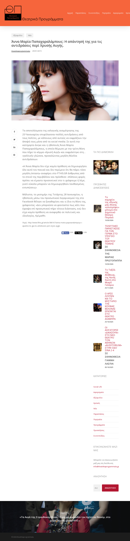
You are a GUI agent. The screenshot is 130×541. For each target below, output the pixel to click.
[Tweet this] (14, 139)
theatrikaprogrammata (20, 51)
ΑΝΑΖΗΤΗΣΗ (110, 488)
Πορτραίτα (97, 419)
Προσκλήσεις (98, 430)
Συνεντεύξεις (98, 436)
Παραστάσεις (98, 414)
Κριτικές (96, 403)
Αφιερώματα (98, 392)
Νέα (29, 35)
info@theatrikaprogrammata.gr (106, 466)
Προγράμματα (99, 425)
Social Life (97, 387)
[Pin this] (14, 155)
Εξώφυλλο (17, 35)
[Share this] (14, 132)
